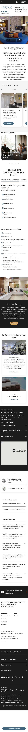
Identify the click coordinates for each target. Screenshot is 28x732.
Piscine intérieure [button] (8, 199)
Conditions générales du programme (9, 698)
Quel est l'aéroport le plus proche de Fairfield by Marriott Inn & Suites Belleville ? (12, 566)
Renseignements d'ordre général (11, 503)
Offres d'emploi (16, 695)
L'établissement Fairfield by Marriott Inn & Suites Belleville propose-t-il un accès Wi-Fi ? (12, 556)
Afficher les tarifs (8, 123)
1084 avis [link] (6, 13)
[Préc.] (3, 89)
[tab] (10, 179)
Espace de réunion (9, 208)
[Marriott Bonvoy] (23, 2)
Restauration (4, 618)
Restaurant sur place (9, 194)
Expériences (4, 621)
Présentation (4, 613)
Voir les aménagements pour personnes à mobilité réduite (13, 246)
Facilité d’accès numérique (7, 702)
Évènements (4, 624)
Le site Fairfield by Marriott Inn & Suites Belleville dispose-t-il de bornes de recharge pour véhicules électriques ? (12, 576)
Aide (22, 702)
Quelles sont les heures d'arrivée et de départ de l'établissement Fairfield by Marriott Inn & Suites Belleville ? (13, 526)
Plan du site (16, 702)
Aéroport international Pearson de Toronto (12, 431)
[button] (17, 2)
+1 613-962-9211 (9, 422)
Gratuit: (8, 636)
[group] (14, 302)
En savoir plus (13, 371)
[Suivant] (24, 89)
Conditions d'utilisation (6, 696)
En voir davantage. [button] (17, 79)
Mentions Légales (17, 700)
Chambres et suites (6, 616)
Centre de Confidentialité (6, 700)
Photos (15, 613)
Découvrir (14, 323)
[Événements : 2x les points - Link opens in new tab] (14, 147)
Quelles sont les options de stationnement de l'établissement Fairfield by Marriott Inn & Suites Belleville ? (11, 546)
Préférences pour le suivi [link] (6, 695)
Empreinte (16, 616)
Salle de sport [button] (7, 212)
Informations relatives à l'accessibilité (12, 509)
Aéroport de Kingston (9, 425)
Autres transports (8, 436)
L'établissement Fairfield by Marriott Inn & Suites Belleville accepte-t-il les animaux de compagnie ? (12, 536)
